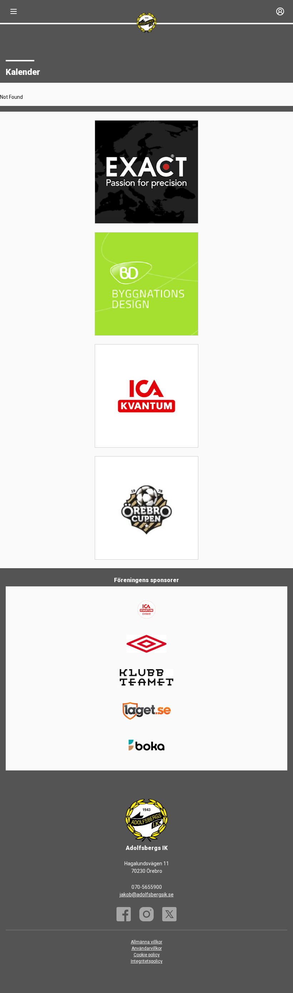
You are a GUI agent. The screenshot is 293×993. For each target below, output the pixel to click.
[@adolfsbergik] (169, 914)
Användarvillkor (146, 948)
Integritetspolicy (147, 961)
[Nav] (14, 11)
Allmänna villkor (146, 941)
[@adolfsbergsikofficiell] (146, 914)
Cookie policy (147, 954)
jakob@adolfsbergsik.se (147, 894)
